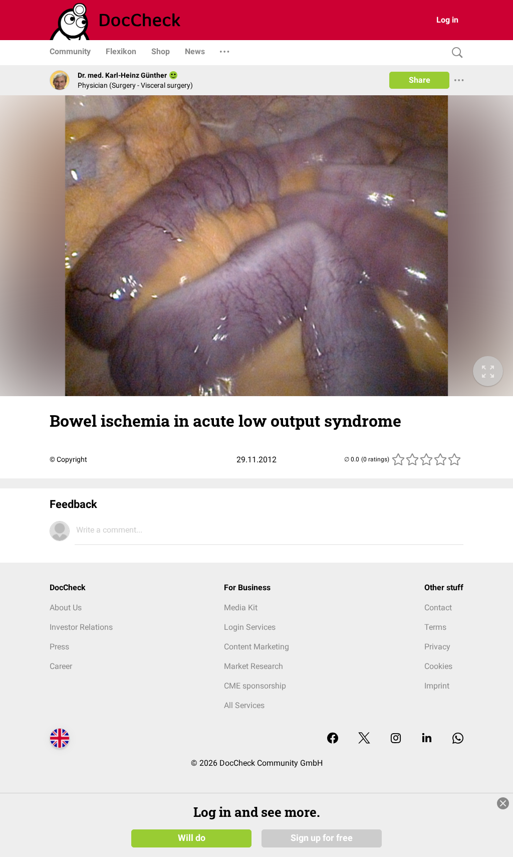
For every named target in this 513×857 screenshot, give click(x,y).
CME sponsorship (255, 686)
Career (61, 666)
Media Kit (241, 607)
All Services (244, 705)
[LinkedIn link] (426, 739)
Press (59, 646)
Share (419, 80)
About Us (66, 607)
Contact (438, 607)
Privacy (437, 646)
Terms (435, 627)
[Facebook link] (332, 739)
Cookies (438, 666)
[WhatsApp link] (457, 739)
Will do (191, 838)
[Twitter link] (364, 739)
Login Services (250, 627)
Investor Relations (81, 627)
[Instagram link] (395, 739)
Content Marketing (256, 646)
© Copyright (68, 459)
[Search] (454, 53)
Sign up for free (322, 838)
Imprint (436, 686)
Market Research (253, 666)
